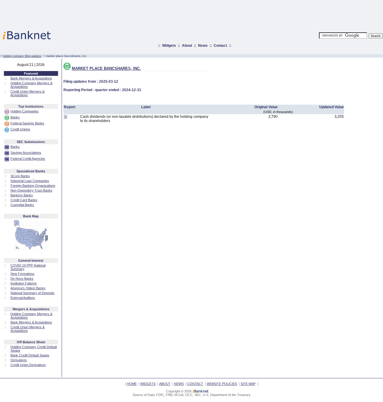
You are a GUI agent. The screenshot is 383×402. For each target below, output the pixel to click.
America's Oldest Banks (27, 288)
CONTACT (195, 384)
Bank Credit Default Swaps (29, 355)
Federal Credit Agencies (27, 158)
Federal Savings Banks (27, 123)
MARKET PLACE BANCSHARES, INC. (106, 68)
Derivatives (18, 360)
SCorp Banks (20, 176)
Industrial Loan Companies (29, 181)
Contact (220, 45)
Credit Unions (20, 129)
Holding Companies (24, 111)
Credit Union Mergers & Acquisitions (27, 93)
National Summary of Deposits (32, 293)
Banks (15, 117)
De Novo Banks (22, 278)
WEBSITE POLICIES (222, 384)
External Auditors (22, 297)
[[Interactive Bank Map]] (31, 250)
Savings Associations (25, 152)
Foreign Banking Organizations (32, 185)
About (187, 45)
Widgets (169, 45)
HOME (132, 384)
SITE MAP (248, 384)
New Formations (22, 273)
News (203, 45)
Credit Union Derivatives (28, 365)
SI (65, 117)
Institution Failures (23, 283)
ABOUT (165, 384)
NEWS (179, 384)
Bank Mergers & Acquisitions (31, 78)
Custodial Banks (22, 205)
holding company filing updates (22, 56)
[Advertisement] (218, 13)
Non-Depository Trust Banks (31, 190)
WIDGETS (148, 384)
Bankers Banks (21, 195)
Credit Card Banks (23, 200)
